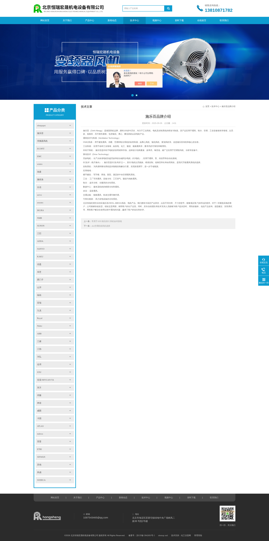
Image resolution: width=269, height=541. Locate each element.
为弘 (39, 357)
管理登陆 (198, 535)
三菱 (39, 341)
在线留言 (201, 20)
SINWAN (41, 457)
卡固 (39, 418)
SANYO (40, 249)
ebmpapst (41, 125)
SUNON (40, 226)
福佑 (39, 295)
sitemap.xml (163, 535)
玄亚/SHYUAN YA (45, 380)
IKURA (40, 210)
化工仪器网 (186, 535)
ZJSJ (39, 372)
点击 (70, 125)
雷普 (39, 441)
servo (39, 195)
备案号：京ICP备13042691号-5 (141, 535)
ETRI (39, 449)
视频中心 (156, 20)
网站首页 (44, 20)
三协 (39, 349)
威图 (39, 411)
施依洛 (40, 179)
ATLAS (40, 426)
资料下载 (179, 20)
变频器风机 (42, 141)
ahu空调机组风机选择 (101, 226)
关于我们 (67, 20)
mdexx (40, 434)
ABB (39, 334)
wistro (39, 164)
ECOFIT (40, 149)
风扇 (39, 472)
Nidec (39, 326)
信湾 (39, 364)
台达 (39, 187)
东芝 (39, 272)
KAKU (40, 256)
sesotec (40, 202)
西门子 (40, 280)
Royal (39, 318)
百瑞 (39, 303)
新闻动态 (112, 20)
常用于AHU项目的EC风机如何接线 (107, 221)
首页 (207, 106)
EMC (39, 156)
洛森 (39, 172)
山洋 (39, 287)
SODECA (41, 480)
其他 (39, 465)
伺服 (39, 395)
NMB (39, 218)
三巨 (39, 233)
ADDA (40, 241)
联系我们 (224, 20)
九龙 (39, 310)
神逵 (39, 403)
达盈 (39, 264)
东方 (39, 387)
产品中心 (89, 20)
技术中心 (134, 20)
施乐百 (40, 133)
